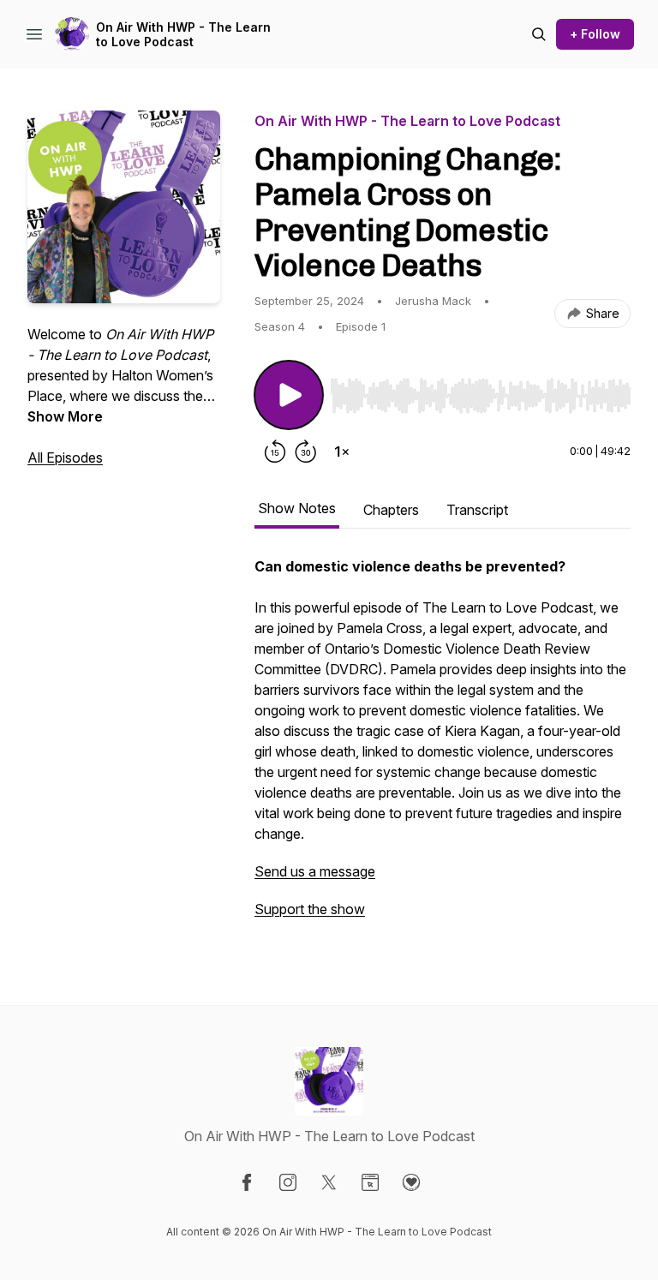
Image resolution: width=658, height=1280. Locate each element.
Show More (65, 416)
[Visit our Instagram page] (287, 1182)
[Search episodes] (539, 34)
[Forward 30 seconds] (306, 452)
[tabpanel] (442, 746)
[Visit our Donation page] (411, 1182)
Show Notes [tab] (297, 508)
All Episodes (65, 457)
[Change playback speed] (342, 452)
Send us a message (314, 871)
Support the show (309, 909)
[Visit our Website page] (370, 1182)
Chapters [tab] (391, 509)
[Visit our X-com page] (329, 1182)
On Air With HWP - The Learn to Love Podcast (183, 35)
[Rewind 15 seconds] (275, 452)
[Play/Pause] (288, 395)
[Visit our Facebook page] (246, 1182)
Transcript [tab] (477, 509)
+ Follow (595, 34)
